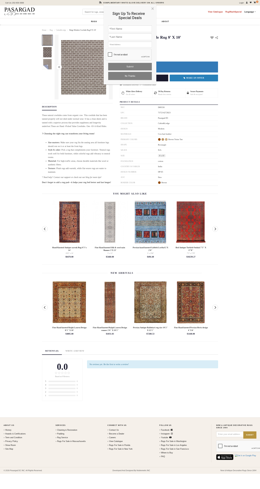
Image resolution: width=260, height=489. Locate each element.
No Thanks (130, 76)
